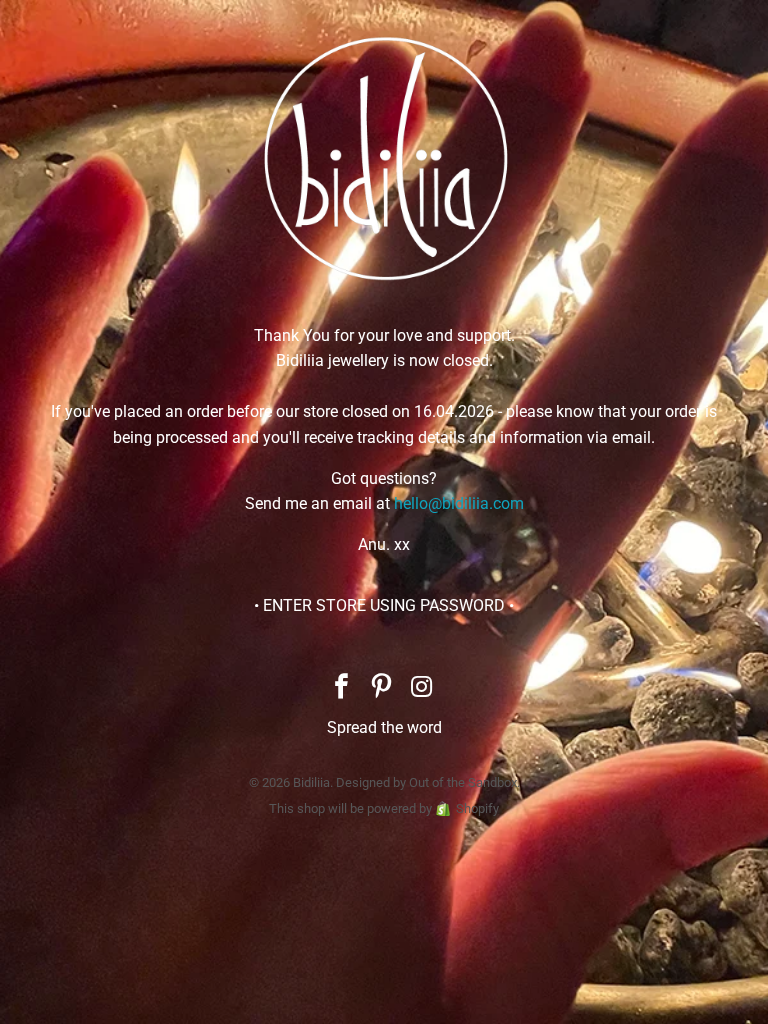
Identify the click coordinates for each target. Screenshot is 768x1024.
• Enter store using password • (384, 605)
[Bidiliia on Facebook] (342, 688)
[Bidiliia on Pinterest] (382, 688)
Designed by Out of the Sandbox (426, 782)
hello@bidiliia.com (459, 503)
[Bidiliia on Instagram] (422, 688)
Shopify (477, 808)
